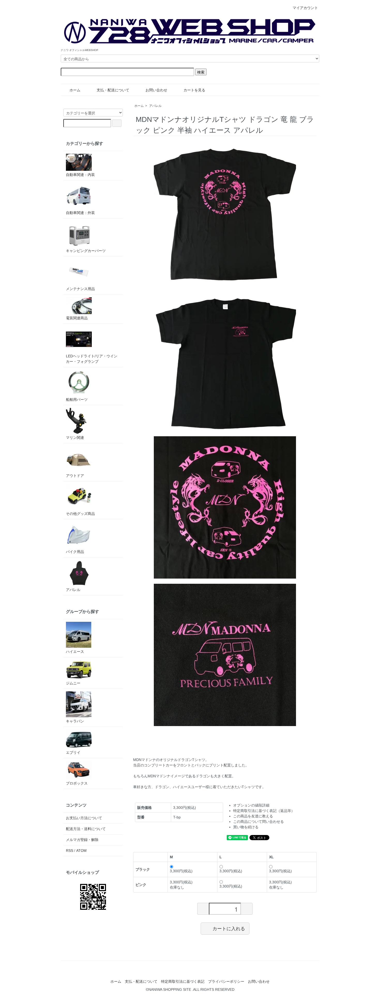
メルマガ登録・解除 (82, 840)
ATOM (81, 850)
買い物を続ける (246, 827)
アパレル (155, 106)
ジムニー (73, 683)
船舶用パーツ (77, 399)
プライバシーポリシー (226, 981)
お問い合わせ (156, 90)
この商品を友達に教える (253, 816)
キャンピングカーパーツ (86, 251)
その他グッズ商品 (80, 514)
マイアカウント (305, 8)
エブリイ (73, 752)
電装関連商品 (77, 318)
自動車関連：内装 (80, 175)
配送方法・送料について (86, 829)
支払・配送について (113, 90)
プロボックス (77, 783)
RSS (69, 850)
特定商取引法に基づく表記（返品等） (264, 811)
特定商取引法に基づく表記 (182, 981)
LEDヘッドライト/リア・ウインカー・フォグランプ (91, 359)
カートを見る (194, 90)
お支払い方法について (84, 818)
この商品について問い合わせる (258, 821)
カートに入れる (228, 928)
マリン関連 (75, 437)
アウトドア (75, 476)
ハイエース (75, 651)
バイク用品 (75, 552)
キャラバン (75, 721)
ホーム (75, 90)
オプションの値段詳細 (251, 805)
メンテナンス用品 (80, 289)
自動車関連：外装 (80, 213)
